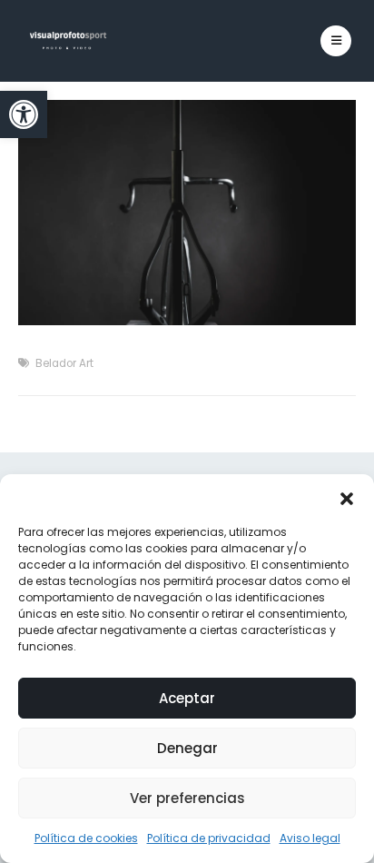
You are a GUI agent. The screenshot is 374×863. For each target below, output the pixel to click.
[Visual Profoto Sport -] (68, 41)
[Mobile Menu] (335, 40)
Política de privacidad (209, 838)
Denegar (187, 748)
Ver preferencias (187, 798)
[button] (23, 114)
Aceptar (187, 698)
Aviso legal (310, 838)
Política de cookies (86, 838)
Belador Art (64, 363)
